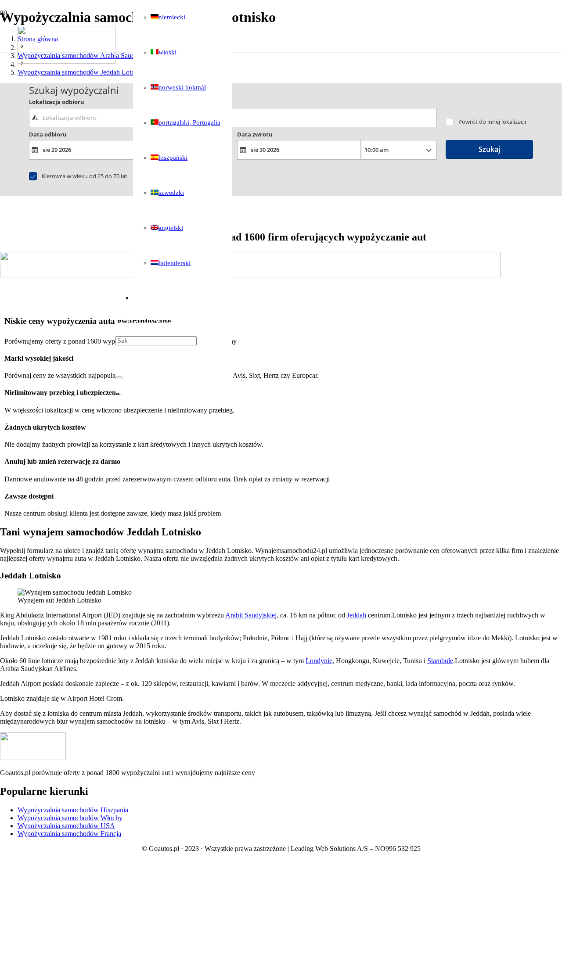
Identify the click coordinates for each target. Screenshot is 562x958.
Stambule (440, 660)
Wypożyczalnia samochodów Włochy (70, 818)
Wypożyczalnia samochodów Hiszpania (73, 810)
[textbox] (233, 117)
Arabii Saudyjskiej (251, 615)
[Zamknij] (118, 378)
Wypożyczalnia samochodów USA (66, 825)
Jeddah (356, 615)
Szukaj (489, 149)
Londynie (319, 660)
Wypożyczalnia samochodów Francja (69, 833)
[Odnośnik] (66, 61)
